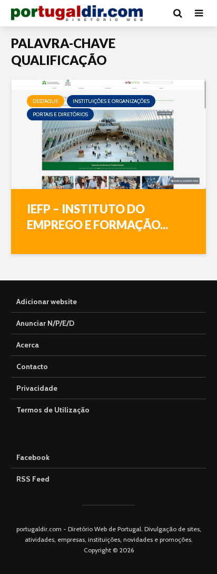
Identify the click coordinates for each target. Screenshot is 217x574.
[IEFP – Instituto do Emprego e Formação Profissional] (108, 133)
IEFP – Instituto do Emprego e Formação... (97, 217)
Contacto (32, 366)
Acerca (27, 345)
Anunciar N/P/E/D (45, 323)
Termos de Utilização (53, 410)
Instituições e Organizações (111, 101)
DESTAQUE (45, 101)
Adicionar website (46, 301)
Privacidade (36, 388)
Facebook (33, 457)
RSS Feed (33, 479)
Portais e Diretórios (60, 114)
